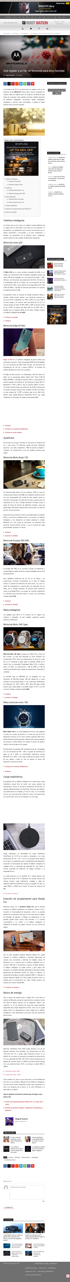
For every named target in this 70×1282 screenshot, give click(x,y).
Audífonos (9, 188)
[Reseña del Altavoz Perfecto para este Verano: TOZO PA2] (50, 266)
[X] (9, 83)
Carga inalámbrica (11, 205)
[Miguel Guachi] (4, 75)
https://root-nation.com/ (21, 1121)
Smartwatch (35, 1157)
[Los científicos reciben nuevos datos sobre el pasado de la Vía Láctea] (6, 1149)
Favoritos (10, 1157)
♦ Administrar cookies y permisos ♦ (46, 1263)
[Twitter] (52, 90)
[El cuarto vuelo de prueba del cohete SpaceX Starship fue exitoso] (6, 1139)
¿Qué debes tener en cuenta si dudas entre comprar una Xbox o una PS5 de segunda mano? (13, 1237)
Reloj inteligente (11, 197)
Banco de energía (11, 212)
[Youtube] (56, 93)
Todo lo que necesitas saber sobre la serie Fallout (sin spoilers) (59, 296)
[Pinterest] (13, 83)
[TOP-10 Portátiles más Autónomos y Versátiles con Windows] (28, 1253)
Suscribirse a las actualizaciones (57, 83)
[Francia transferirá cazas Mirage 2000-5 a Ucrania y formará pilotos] (28, 1139)
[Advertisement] (24, 411)
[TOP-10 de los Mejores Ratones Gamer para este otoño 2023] (6, 1245)
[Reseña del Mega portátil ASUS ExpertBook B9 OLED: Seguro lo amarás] (50, 273)
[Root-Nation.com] (35, 22)
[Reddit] (61, 90)
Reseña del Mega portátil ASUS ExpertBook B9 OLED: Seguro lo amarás (60, 272)
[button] (39, 29)
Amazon (8, 321)
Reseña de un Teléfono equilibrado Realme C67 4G (56, 186)
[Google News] (59, 93)
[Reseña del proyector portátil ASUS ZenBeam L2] (50, 281)
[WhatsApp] (24, 83)
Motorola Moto (26, 1157)
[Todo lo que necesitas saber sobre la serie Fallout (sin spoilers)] (50, 296)
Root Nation (6, 33)
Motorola (17, 1157)
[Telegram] (21, 83)
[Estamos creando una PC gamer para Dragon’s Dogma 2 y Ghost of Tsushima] (35, 1228)
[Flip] (32, 83)
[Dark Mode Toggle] (68, 1276)
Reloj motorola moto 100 (16, 202)
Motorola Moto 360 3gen (16, 199)
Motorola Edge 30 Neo (16, 184)
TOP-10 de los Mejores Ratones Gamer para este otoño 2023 (17, 1246)
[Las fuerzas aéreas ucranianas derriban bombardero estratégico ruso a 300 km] (50, 288)
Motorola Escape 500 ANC (17, 193)
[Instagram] (64, 90)
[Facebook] (5, 83)
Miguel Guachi (10, 75)
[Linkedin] (58, 90)
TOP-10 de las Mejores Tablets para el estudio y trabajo (39, 1246)
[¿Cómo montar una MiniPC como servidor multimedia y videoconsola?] (6, 1253)
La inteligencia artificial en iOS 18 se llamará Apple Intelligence (38, 1148)
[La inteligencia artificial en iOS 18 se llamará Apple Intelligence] (28, 1149)
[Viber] (28, 83)
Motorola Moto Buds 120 (16, 190)
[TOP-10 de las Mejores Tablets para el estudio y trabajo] (28, 1245)
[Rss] (49, 90)
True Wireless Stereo (10, 1160)
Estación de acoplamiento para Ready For (18, 209)
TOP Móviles (24, 33)
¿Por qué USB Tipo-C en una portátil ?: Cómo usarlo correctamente (56, 178)
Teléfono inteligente (12, 179)
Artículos (15, 33)
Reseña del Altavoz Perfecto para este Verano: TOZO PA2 (58, 265)
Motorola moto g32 (14, 181)
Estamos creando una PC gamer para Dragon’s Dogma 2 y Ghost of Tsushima (35, 1236)
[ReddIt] (17, 83)
